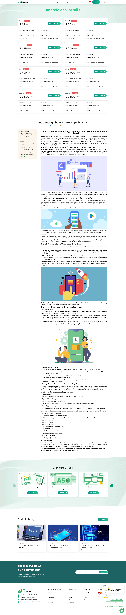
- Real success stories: (25, 146)
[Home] (23, 2)
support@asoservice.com (27, 597)
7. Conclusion (22, 156)
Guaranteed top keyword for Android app (53, 426)
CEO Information (51, 595)
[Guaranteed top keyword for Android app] (63, 479)
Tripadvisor (71, 602)
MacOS (50, 2)
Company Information (53, 592)
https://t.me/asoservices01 (29, 599)
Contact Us (86, 592)
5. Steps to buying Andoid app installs (28, 152)
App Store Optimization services (60, 430)
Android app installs (68, 143)
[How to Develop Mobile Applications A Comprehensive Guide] (63, 533)
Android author (72, 126)
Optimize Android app (48, 428)
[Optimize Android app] (32, 479)
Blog (79, 2)
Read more (21, 550)
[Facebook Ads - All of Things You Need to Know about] (31, 533)
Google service (59, 2)
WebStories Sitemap (52, 600)
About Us (86, 595)
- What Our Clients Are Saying (27, 147)
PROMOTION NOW (54, 23)
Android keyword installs (48, 424)
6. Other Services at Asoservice (26, 154)
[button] (111, 485)
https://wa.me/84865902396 (30, 602)
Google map (50, 602)
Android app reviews (47, 420)
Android (43, 2)
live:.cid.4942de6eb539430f (28, 595)
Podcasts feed (51, 597)
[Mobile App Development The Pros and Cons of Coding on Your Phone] (94, 533)
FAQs (85, 597)
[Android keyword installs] (93, 479)
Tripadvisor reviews (71, 2)
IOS (37, 2)
